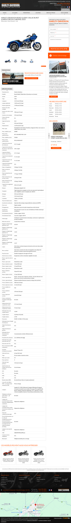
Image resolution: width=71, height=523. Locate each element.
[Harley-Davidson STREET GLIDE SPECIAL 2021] (59, 129)
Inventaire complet (23, 477)
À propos (56, 475)
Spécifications (7, 89)
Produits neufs (5, 475)
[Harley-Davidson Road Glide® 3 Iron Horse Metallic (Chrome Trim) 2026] (39, 452)
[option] (23, 40)
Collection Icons (4, 479)
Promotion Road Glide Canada (34, 73)
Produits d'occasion (24, 475)
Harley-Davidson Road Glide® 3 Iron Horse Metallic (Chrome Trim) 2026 (38, 460)
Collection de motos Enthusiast (7, 481)
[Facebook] (67, 7)
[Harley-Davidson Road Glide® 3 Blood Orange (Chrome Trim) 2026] (8, 452)
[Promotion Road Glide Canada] (13, 78)
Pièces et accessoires (41, 479)
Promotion (6, 70)
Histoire (56, 479)
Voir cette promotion (31, 78)
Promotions (3, 482)
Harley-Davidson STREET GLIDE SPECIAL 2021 (59, 137)
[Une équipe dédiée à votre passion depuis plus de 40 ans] (59, 67)
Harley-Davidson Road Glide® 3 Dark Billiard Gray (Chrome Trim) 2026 (23, 460)
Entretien (39, 477)
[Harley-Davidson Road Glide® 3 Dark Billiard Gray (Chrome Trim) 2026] (23, 452)
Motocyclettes (4, 477)
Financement (3, 484)
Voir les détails (56, 148)
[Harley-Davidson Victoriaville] (11, 5)
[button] (4, 40)
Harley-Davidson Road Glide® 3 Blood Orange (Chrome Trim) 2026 (8, 460)
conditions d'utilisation (43, 520)
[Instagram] (69, 7)
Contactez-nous (57, 477)
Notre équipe (57, 481)
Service (38, 475)
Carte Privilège (65, 9)
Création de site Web (57, 518)
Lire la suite (53, 96)
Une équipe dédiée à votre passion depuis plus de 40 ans (57, 76)
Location (38, 481)
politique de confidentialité (32, 520)
